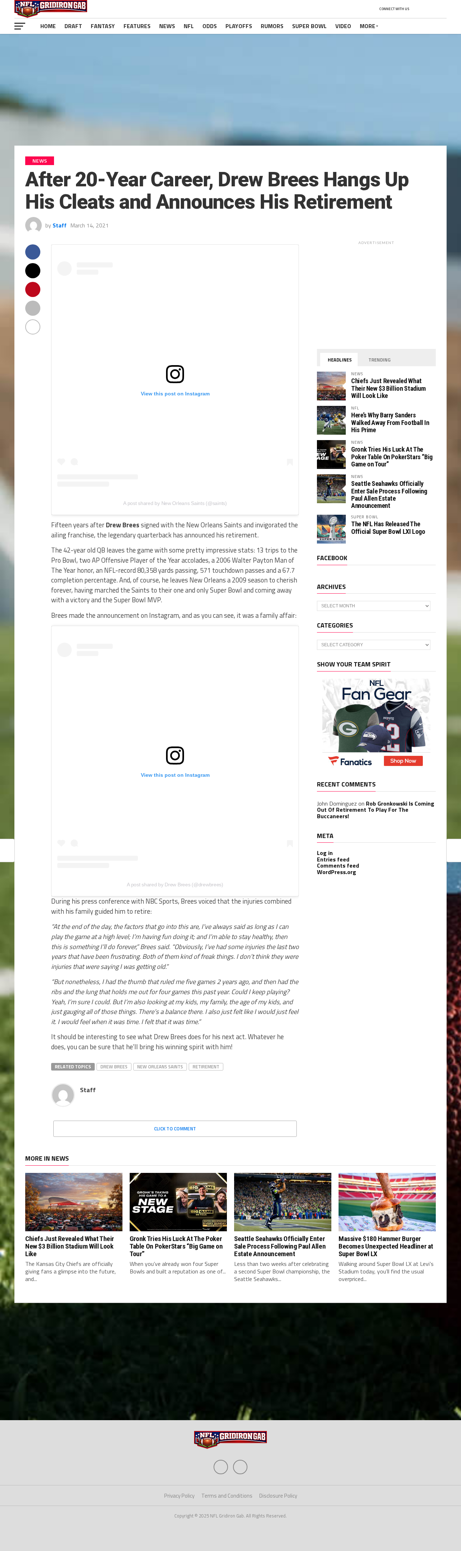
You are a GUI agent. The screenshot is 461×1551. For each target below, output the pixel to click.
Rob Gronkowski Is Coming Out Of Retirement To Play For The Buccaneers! (375, 809)
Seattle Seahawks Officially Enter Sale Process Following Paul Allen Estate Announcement (389, 494)
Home (48, 26)
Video (343, 26)
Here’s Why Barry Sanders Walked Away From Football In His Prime (390, 422)
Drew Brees (113, 1066)
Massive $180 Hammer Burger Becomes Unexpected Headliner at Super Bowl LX (386, 1246)
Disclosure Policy (278, 1496)
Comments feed (338, 865)
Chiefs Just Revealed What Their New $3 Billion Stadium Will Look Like (388, 388)
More (367, 26)
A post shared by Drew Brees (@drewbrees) (175, 884)
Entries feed (333, 859)
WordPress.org (336, 872)
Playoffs (238, 26)
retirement (206, 1066)
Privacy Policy (179, 1496)
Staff (60, 225)
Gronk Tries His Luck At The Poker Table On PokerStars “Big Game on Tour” (392, 456)
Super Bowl (309, 26)
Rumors (272, 26)
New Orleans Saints (160, 1066)
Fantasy (103, 26)
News (167, 26)
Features (137, 26)
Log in (325, 852)
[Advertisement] (230, 89)
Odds (209, 26)
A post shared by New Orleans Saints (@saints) (175, 503)
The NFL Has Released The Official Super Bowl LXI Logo (388, 527)
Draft (73, 26)
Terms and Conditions (226, 1496)
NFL (189, 26)
